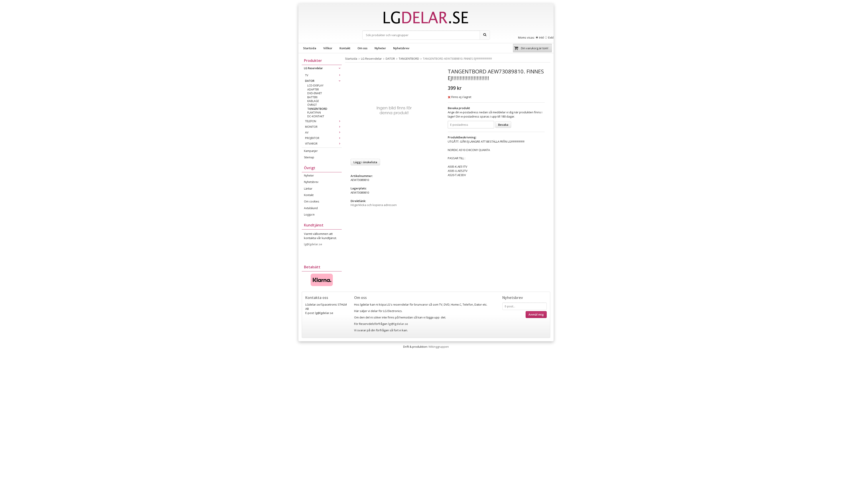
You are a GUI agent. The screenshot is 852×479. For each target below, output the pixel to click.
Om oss (362, 48)
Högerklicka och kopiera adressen (374, 205)
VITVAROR (311, 143)
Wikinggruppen (438, 347)
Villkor (327, 48)
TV (306, 75)
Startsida (309, 48)
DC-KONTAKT (315, 116)
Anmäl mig (536, 314)
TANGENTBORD (317, 109)
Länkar (308, 188)
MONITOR (311, 127)
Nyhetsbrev (401, 48)
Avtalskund (311, 208)
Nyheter (380, 48)
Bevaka (503, 125)
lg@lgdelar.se (313, 244)
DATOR (309, 81)
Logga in (309, 214)
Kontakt (344, 48)
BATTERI (312, 97)
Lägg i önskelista (365, 162)
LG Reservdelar (313, 68)
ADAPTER (313, 89)
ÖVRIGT (312, 105)
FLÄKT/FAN (314, 112)
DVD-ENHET (314, 93)
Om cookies (311, 201)
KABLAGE (313, 101)
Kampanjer (311, 151)
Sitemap (309, 157)
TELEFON (310, 121)
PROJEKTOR (312, 138)
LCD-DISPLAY (315, 85)
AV (306, 132)
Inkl (541, 37)
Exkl (551, 37)
